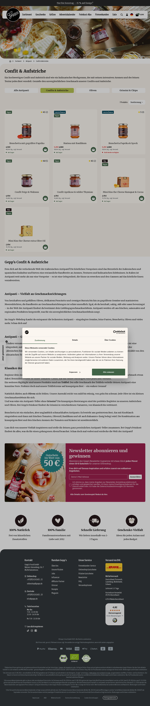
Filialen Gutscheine (86, 573)
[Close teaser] (6, 341)
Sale (114, 14)
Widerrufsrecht (56, 698)
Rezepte (55, 589)
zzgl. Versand (17, 149)
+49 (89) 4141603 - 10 (35, 594)
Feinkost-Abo (85, 14)
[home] (10, 61)
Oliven (93, 90)
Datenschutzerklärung (72, 698)
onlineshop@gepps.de (34, 583)
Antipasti (29, 61)
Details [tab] (75, 340)
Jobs (53, 573)
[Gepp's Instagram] (32, 631)
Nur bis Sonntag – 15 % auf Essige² (75, 3)
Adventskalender (67, 14)
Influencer (55, 577)
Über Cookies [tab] (110, 340)
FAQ (80, 581)
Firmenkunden (102, 14)
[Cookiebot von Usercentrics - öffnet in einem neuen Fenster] (115, 332)
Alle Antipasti (21, 90)
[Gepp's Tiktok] (28, 631)
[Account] (127, 14)
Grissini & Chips (129, 90)
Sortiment (27, 14)
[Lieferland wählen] (131, 14)
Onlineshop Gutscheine (87, 569)
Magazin (55, 593)
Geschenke (41, 14)
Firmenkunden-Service (87, 565)
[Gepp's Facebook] (36, 631)
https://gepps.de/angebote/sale (65, 667)
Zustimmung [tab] (40, 340)
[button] (3, 353)
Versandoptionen (85, 585)
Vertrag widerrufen (110, 698)
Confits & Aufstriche (57, 90)
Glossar (55, 585)
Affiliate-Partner (58, 581)
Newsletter (83, 577)
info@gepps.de (32, 599)
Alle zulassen (108, 372)
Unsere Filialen (57, 569)
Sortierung (136, 102)
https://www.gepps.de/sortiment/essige (97, 673)
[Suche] (121, 15)
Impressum (35, 698)
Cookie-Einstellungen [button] (91, 698)
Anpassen (73, 372)
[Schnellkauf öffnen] (45, 149)
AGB (45, 698)
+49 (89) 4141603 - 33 (35, 579)
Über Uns (55, 565)
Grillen (52, 14)
